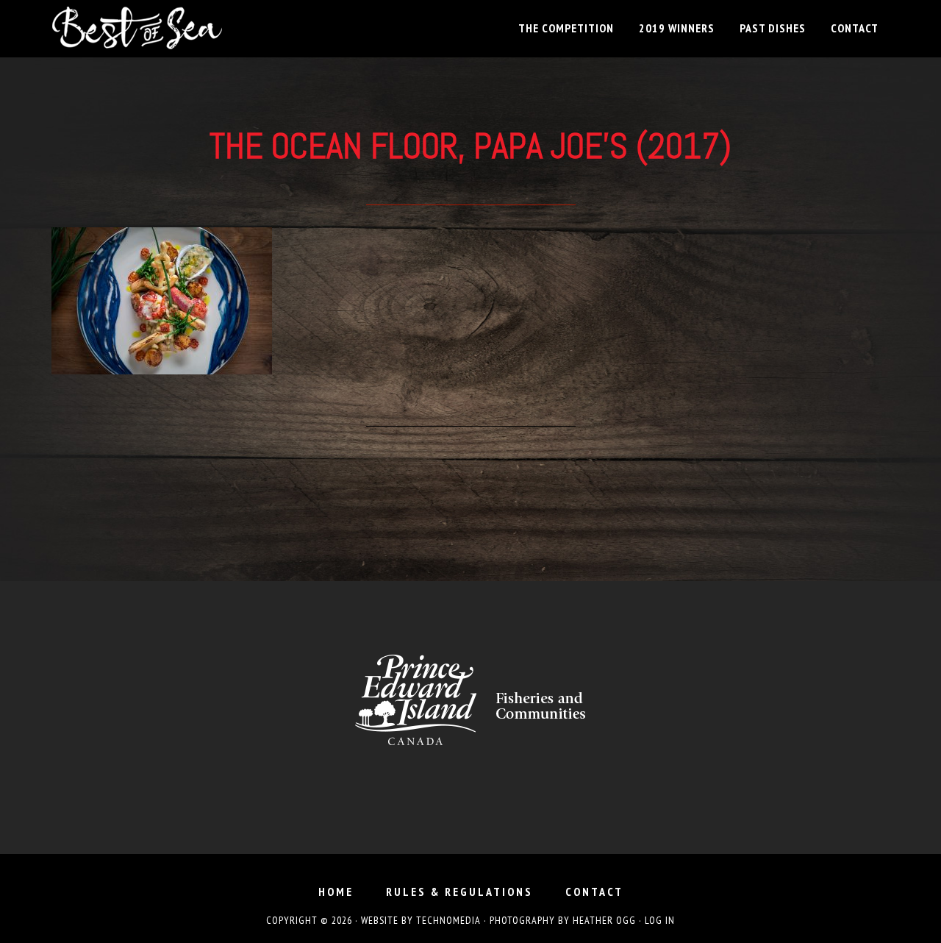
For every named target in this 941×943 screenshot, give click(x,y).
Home (336, 891)
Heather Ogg (604, 920)
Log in (660, 920)
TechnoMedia (448, 920)
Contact (594, 891)
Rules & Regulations (459, 891)
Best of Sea (183, 28)
